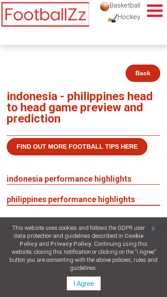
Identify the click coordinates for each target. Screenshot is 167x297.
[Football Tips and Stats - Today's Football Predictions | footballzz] (44, 14)
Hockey (129, 17)
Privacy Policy (70, 243)
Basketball (125, 5)
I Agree (83, 283)
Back (143, 73)
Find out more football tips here (77, 146)
